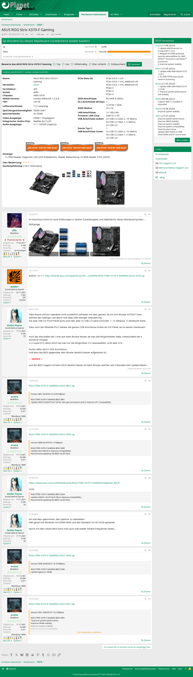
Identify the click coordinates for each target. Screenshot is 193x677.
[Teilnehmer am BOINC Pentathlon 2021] (18, 253)
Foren (19, 14)
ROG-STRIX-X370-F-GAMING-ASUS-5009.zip (52, 434)
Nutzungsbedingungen (145, 668)
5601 (158, 115)
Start (180, 668)
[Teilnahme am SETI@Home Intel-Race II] (18, 419)
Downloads (51, 14)
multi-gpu (40, 34)
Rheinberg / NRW (18, 416)
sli (48, 34)
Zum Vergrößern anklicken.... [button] (90, 632)
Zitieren (147, 263)
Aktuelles (34, 14)
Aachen (22, 300)
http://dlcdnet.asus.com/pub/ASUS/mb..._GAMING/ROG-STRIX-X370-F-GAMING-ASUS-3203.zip (94, 275)
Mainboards (7, 19)
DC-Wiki (115, 14)
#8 (149, 550)
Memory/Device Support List (173, 167)
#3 (149, 309)
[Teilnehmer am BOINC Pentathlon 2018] (12, 253)
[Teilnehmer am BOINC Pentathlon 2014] (4, 253)
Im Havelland (20, 250)
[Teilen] (145, 214)
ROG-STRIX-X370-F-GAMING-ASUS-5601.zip (52, 603)
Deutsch (12, 668)
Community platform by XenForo (96, 674)
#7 (149, 514)
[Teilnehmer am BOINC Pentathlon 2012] (4, 419)
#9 (149, 599)
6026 (158, 83)
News (6, 14)
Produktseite (162, 154)
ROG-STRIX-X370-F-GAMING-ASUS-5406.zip (52, 555)
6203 (158, 45)
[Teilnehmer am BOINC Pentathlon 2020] (16, 253)
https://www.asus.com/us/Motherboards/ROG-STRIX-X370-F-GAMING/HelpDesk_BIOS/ (74, 482)
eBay (162, 177)
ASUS (36, 84)
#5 (149, 429)
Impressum (127, 668)
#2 (149, 270)
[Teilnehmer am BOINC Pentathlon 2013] (6, 419)
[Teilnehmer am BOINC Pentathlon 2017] (10, 253)
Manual (162, 172)
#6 (149, 477)
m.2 (32, 34)
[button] (12, 14)
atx (26, 34)
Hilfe (174, 668)
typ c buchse (56, 34)
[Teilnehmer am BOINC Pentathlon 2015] (6, 253)
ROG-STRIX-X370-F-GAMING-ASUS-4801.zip (52, 385)
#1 (149, 214)
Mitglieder (69, 14)
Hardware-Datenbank (93, 14)
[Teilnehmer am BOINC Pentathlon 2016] (8, 253)
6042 (158, 68)
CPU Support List (167, 163)
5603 (158, 108)
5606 (158, 98)
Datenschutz (163, 668)
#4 (149, 380)
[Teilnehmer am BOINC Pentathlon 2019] (14, 253)
